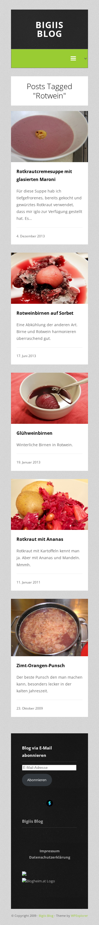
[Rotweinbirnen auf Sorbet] (49, 278)
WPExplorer (79, 916)
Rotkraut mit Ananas (39, 539)
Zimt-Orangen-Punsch (40, 666)
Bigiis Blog (49, 29)
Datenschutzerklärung (49, 857)
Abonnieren (36, 779)
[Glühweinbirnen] (49, 398)
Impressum (50, 850)
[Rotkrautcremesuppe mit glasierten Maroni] (49, 136)
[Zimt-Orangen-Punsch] (49, 627)
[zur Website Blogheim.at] (38, 881)
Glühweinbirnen (34, 433)
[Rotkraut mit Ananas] (49, 504)
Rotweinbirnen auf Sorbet (44, 313)
